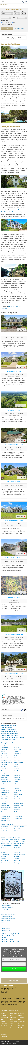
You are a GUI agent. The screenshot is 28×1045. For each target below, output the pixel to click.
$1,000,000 (20, 669)
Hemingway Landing (5, 773)
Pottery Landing (17, 790)
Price (2, 16)
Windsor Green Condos (6, 865)
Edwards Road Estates (19, 826)
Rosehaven (3, 803)
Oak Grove (3, 788)
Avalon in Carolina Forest (7, 839)
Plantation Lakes (5, 854)
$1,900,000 (20, 440)
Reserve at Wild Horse (6, 796)
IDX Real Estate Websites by (7, 1041)
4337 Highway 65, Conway (14, 410)
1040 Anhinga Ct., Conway (14, 481)
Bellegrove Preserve (5, 841)
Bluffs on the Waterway (6, 845)
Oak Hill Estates (17, 831)
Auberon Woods (4, 747)
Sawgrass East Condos (19, 854)
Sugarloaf (3, 812)
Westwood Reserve (5, 816)
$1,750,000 (21, 477)
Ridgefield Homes (5, 799)
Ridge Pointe (17, 796)
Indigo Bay (3, 852)
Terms (9, 1043)
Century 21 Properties (8, 936)
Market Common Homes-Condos (8, 914)
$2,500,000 (21, 593)
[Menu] (26, 5)
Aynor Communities (7, 824)
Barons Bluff (16, 747)
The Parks (16, 858)
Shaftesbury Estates (18, 803)
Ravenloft (16, 792)
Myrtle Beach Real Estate (8, 725)
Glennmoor (16, 768)
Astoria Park (17, 745)
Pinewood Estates (5, 790)
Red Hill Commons (18, 794)
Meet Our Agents (7, 938)
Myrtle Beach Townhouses (7, 907)
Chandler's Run (17, 753)
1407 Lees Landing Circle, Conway (14, 673)
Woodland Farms (18, 833)
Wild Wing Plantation (5, 818)
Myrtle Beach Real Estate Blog (11, 942)
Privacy (14, 1043)
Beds (15, 11)
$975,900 (21, 553)
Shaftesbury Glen (5, 805)
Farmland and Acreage (6, 922)
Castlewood (16, 751)
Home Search (6, 928)
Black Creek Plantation (19, 843)
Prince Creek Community (6, 916)
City (2, 11)
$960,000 (21, 516)
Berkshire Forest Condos (6, 843)
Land (14, 22)
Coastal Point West (5, 758)
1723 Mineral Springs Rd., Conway (14, 634)
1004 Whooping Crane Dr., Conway (14, 558)
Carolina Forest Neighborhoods (10, 837)
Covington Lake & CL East (7, 850)
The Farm (16, 850)
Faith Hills (3, 766)
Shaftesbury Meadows (6, 807)
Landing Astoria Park (6, 781)
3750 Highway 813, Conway (14, 334)
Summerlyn (3, 858)
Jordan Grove (17, 777)
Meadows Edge (4, 783)
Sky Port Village (17, 807)
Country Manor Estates (6, 762)
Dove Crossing (4, 764)
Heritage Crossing (18, 773)
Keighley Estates (18, 828)
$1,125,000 (20, 406)
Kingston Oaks (4, 779)
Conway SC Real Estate (8, 739)
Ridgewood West (18, 799)
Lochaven (16, 781)
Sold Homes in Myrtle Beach (10, 934)
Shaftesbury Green (18, 805)
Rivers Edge (4, 801)
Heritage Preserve (5, 775)
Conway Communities (8, 743)
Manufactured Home (7, 24)
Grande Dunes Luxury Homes (8, 918)
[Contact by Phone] (23, 1)
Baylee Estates (4, 826)
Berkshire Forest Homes (19, 841)
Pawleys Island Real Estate (9, 735)
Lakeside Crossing (18, 779)
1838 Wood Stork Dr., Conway (14, 371)
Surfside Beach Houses (8, 729)
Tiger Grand (4, 814)
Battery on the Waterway (19, 839)
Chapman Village (5, 755)
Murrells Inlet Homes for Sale (10, 733)
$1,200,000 (21, 330)
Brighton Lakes (17, 845)
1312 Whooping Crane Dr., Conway (14, 520)
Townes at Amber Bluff (19, 814)
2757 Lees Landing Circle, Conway (14, 444)
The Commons (17, 812)
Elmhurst (16, 764)
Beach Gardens (17, 749)
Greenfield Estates (5, 828)
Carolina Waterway (5, 847)
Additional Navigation (14, 980)
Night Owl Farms (18, 786)
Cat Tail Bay (4, 753)
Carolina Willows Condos (19, 847)
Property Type (4, 20)
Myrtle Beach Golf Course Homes (8, 909)
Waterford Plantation (18, 860)
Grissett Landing (5, 771)
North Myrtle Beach (7, 727)
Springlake (16, 856)
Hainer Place (17, 771)
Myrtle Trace (4, 786)
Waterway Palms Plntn (6, 863)
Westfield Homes (18, 818)
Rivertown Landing (18, 801)
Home (3, 22)
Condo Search (6, 930)
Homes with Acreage (5, 920)
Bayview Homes (4, 749)
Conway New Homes (6, 905)
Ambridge (3, 745)
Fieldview (16, 766)
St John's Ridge (17, 809)
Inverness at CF (17, 852)
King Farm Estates (5, 831)
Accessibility (4, 1043)
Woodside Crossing (5, 820)
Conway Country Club (6, 760)
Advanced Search (19, 28)
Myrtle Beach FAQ (7, 940)
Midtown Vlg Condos (18, 783)
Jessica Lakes (4, 777)
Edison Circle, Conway (14, 597)
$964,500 (21, 367)
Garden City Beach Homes (9, 731)
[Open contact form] (26, 1)
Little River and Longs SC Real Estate (12, 737)
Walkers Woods (4, 860)
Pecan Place (4, 833)
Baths (22, 11)
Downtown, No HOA (18, 762)
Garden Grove (4, 768)
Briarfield (3, 751)
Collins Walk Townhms (19, 758)
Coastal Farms (17, 755)
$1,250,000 (21, 630)
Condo (9, 22)
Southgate (3, 856)
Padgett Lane (17, 788)
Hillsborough (17, 775)
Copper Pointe (17, 760)
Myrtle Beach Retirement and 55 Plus (9, 912)
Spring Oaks (4, 809)
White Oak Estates (18, 816)
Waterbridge (17, 863)
